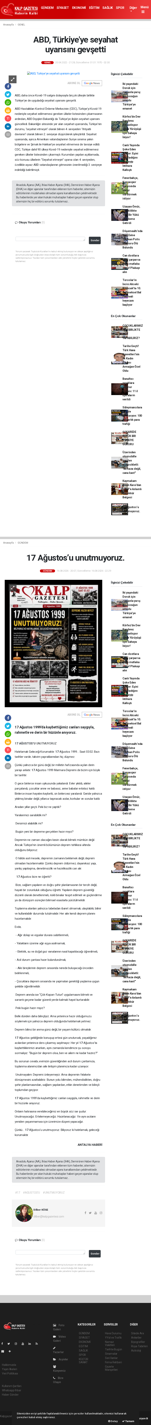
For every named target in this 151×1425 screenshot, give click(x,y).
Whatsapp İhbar (11, 1390)
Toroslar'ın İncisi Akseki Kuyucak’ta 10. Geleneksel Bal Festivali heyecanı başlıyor (131, 292)
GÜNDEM (47, 8)
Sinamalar (111, 1353)
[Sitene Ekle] (11, 1351)
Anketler (136, 1337)
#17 (17, 1192)
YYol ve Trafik (113, 1337)
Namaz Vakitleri (110, 1343)
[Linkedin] (31, 1343)
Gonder (95, 240)
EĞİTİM (94, 8)
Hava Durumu (113, 1333)
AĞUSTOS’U (27, 743)
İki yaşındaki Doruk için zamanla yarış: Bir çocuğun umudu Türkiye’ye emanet (131, 96)
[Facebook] (3, 1343)
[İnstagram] (17, 1343)
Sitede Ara (137, 1333)
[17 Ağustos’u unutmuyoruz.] (53, 643)
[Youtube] (24, 1343)
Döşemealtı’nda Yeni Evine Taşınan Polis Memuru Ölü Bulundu (132, 239)
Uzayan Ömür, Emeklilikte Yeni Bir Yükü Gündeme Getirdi (131, 215)
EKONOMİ (79, 8)
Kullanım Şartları (11, 1386)
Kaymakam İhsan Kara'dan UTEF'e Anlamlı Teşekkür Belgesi (132, 489)
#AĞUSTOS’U (31, 1192)
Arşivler (63, 1359)
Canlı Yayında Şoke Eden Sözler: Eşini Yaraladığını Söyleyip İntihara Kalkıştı (131, 157)
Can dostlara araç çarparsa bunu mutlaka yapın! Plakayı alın (131, 264)
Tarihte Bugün (113, 1349)
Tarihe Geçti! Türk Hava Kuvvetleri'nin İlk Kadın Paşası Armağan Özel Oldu (131, 358)
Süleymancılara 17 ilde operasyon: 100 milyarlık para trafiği (132, 415)
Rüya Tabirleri (139, 1346)
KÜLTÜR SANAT (83, 1361)
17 (17, 743)
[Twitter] (10, 1343)
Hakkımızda (9, 1364)
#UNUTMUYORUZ (54, 1192)
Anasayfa (8, 24)
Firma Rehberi (113, 1362)
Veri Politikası (10, 1373)
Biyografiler (138, 1341)
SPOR (120, 8)
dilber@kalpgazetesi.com (48, 1216)
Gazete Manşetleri (111, 1368)
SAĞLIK (107, 8)
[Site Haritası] (4, 1351)
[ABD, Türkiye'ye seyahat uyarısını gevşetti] (53, 73)
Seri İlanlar (111, 1358)
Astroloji (136, 1350)
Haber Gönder (10, 1394)
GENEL (21, 24)
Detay (114, 1421)
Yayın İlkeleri (9, 1369)
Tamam (129, 1421)
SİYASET (63, 8)
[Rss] (38, 1343)
